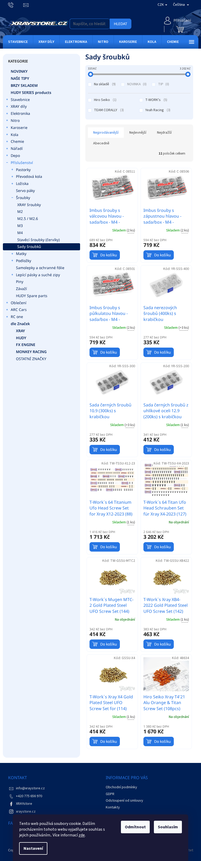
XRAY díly (19, 106)
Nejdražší (164, 132)
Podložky (23, 260)
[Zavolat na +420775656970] (16, 5)
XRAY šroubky (29, 204)
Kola (14, 134)
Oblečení (18, 302)
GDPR (110, 794)
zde (82, 835)
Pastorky (23, 169)
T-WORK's (155, 100)
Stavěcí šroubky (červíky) (38, 239)
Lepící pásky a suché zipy (38, 274)
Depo (15, 155)
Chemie (17, 141)
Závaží (21, 288)
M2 (20, 211)
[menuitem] (18, 42)
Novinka (136, 84)
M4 (20, 232)
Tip (163, 84)
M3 (20, 225)
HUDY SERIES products (31, 92)
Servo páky (25, 190)
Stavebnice (20, 99)
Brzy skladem (24, 85)
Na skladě (104, 84)
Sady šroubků (29, 246)
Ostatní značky (31, 358)
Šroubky (23, 197)
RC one (17, 316)
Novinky (19, 71)
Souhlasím (168, 827)
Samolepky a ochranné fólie (40, 267)
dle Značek (20, 323)
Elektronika (20, 113)
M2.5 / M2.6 (27, 218)
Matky (21, 253)
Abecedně (101, 143)
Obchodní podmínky (121, 787)
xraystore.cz (26, 811)
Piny (19, 281)
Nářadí (17, 148)
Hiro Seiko (104, 100)
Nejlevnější (137, 132)
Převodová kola (29, 176)
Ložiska (22, 183)
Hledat (120, 23)
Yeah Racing (157, 110)
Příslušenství (22, 162)
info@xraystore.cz (30, 788)
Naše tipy (20, 78)
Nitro (15, 120)
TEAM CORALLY (108, 110)
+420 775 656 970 (29, 796)
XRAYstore (24, 803)
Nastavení (33, 848)
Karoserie (19, 127)
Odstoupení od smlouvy (124, 800)
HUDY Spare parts (31, 295)
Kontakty (113, 807)
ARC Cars (19, 309)
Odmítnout (135, 827)
